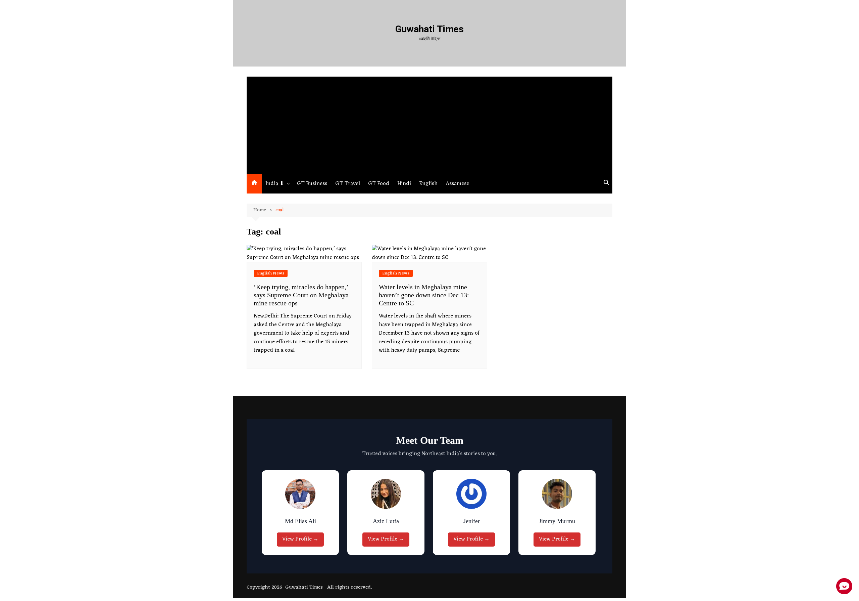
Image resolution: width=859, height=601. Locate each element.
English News (270, 273)
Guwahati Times (429, 29)
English (428, 183)
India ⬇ (274, 183)
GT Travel (347, 183)
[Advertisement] (429, 124)
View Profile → (300, 539)
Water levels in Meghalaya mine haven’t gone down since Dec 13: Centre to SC (424, 295)
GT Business (312, 183)
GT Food (378, 183)
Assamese (457, 183)
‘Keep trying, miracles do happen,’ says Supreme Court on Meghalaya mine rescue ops (301, 295)
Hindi (404, 183)
